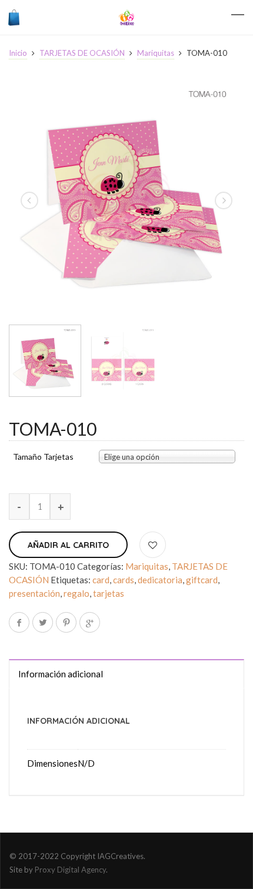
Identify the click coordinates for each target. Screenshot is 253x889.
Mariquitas (155, 53)
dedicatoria (160, 579)
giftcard (202, 579)
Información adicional (60, 674)
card (100, 579)
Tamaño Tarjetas (43, 457)
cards (123, 579)
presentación (34, 593)
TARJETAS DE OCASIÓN (82, 53)
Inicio (18, 53)
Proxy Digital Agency (70, 869)
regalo (76, 593)
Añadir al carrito (68, 545)
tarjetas (108, 593)
